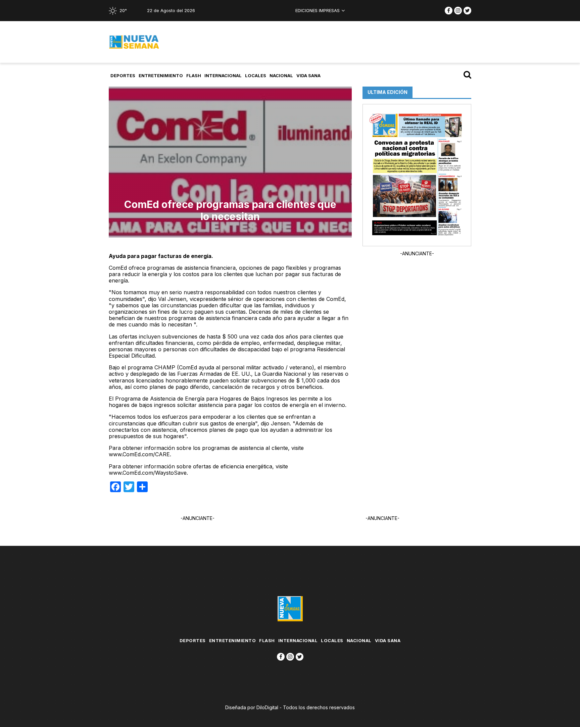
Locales (255, 75)
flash (193, 75)
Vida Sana (308, 75)
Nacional (281, 75)
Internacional (223, 75)
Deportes (122, 75)
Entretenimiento (161, 75)
